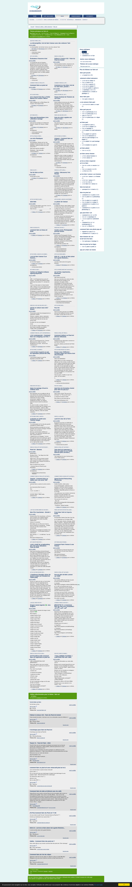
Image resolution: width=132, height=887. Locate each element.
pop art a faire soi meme (88, 250)
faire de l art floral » (60, 170)
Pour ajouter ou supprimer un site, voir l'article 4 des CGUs (44, 878)
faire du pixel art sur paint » (61, 447)
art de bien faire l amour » (37, 416)
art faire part (84, 122)
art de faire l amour (36, 52)
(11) (88, 226)
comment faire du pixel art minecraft (44, 786)
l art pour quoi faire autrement (62, 383)
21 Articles (64, 225)
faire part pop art (85, 109)
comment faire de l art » (60, 82)
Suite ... (68, 34)
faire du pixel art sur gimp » (61, 572)
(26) (87, 75)
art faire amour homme (37, 266)
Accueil (32, 19)
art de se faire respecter (87, 161)
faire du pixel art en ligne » (37, 653)
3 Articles (40, 469)
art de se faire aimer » (60, 254)
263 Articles (41, 48)
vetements (89, 16)
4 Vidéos (33, 263)
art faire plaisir (84, 148)
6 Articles (64, 535)
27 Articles (40, 212)
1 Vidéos (58, 245)
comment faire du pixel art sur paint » (40, 476)
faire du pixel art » (59, 56)
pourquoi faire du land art (62, 444)
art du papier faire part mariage (63, 302)
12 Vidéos (33, 178)
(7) (88, 86)
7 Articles (40, 153)
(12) (86, 150)
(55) (87, 171)
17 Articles (64, 298)
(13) (88, 89)
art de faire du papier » (60, 136)
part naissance (48, 16)
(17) (88, 180)
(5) (89, 145)
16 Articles (64, 67)
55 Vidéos (33, 75)
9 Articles (40, 89)
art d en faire (84, 163)
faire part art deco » (35, 385)
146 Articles (65, 90)
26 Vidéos (33, 105)
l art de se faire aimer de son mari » (39, 509)
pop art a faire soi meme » (60, 653)
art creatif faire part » (36, 542)
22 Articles (64, 195)
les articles (40, 36)
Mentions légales (38, 877)
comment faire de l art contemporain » (40, 332)
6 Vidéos (33, 235)
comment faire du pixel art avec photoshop (39, 473)
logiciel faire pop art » (36, 602)
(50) (89, 215)
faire (34, 16)
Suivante (46, 871)
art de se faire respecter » (37, 572)
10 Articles (64, 245)
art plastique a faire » (36, 136)
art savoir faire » (34, 94)
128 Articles (65, 111)
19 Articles (64, 162)
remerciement (76, 16)
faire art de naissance (61, 251)
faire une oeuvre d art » (60, 115)
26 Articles (40, 105)
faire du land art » (59, 416)
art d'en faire (35, 80)
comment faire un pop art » (61, 602)
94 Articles (40, 330)
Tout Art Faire (36, 760)
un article (70, 19)
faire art (95, 69)
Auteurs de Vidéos (52, 19)
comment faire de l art (42, 807)
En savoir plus (98, 885)
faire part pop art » (59, 227)
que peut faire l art (41, 710)
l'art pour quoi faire (52, 807)
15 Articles (64, 402)
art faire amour (35, 53)
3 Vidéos (33, 330)
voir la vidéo (32, 45)
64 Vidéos (58, 67)
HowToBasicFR (36, 805)
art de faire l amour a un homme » (38, 254)
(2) (88, 84)
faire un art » (33, 170)
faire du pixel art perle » (60, 332)
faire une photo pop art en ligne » (63, 509)
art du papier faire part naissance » (63, 269)
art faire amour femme (87, 153)
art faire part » (34, 115)
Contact (84, 19)
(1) (90, 88)
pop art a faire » (58, 385)
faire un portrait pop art (61, 248)
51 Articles (40, 127)
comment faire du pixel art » (37, 82)
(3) (87, 157)
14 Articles (40, 178)
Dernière (50, 871)
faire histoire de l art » (60, 94)
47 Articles (40, 443)
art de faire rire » (59, 305)
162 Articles (65, 127)
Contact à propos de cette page (83, 877)
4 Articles (64, 686)
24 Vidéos (58, 111)
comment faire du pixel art (43, 822)
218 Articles (41, 75)
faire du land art (85, 187)
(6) (87, 82)
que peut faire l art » (35, 40)
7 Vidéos (33, 212)
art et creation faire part (37, 132)
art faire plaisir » (34, 269)
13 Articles (40, 413)
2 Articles (64, 316)
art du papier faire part (61, 167)
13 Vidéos (33, 127)
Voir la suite (33, 706)
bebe (62, 16)
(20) (89, 169)
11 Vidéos (58, 195)
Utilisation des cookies (68, 877)
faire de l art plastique (37, 156)
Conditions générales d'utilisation (53, 877)
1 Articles (64, 347)
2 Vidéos (33, 360)
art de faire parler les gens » (62, 349)
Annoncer (78, 19)
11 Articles (40, 569)
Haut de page (66, 725)
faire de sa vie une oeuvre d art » (38, 305)
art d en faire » (34, 56)
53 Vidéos (33, 89)
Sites (45, 19)
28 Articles (64, 265)
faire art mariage (35, 133)
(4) (88, 80)
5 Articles (64, 441)
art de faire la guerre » (36, 349)
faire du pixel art (41, 723)
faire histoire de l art (41, 762)
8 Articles (40, 235)
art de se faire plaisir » (36, 199)
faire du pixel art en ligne (88, 244)
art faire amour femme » (60, 542)
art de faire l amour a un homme (90, 174)
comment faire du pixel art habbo (43, 849)
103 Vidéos (34, 48)
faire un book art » (35, 227)
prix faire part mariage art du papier (64, 301)
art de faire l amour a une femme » (63, 199)
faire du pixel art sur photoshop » (39, 447)
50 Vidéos (58, 90)
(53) (90, 195)
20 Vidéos (58, 127)
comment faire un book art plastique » (64, 476)
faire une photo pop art (61, 250)
